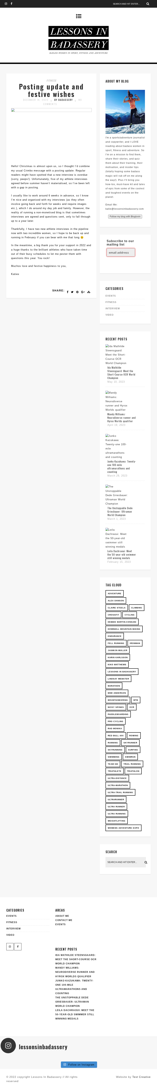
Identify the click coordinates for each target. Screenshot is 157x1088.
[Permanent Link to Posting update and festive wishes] (51, 111)
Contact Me (63, 920)
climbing (136, 608)
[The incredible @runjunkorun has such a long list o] (65, 1057)
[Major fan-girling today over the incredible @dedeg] (117, 1057)
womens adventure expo (123, 828)
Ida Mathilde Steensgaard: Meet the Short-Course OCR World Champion (121, 373)
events (110, 296)
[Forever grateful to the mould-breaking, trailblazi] (91, 1057)
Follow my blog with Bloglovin (125, 216)
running (113, 743)
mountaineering (118, 700)
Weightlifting (116, 821)
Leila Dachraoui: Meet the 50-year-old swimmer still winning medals (121, 554)
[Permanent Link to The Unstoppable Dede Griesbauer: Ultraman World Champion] (116, 503)
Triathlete (114, 771)
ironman (135, 643)
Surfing (133, 750)
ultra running (117, 814)
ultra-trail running (120, 792)
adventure (114, 593)
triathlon (133, 771)
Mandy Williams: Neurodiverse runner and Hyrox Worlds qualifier (121, 417)
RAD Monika (115, 728)
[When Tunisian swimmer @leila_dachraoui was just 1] (143, 1057)
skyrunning (115, 750)
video (109, 315)
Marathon (114, 686)
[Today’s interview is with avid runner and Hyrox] (39, 1057)
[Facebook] (13, 4)
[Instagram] (8, 4)
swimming (113, 757)
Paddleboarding (118, 714)
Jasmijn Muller (117, 650)
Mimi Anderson (117, 693)
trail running (132, 764)
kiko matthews (117, 665)
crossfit (113, 615)
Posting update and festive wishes (51, 90)
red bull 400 (116, 736)
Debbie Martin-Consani (122, 622)
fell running (116, 643)
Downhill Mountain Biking (124, 629)
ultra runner (116, 807)
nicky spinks (116, 707)
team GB (113, 764)
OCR (131, 707)
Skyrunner (130, 743)
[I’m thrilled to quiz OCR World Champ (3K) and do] (13, 1057)
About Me (62, 916)
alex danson (116, 601)
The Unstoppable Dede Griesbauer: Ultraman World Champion (120, 511)
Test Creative (141, 1076)
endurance (115, 636)
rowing (133, 736)
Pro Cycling (115, 721)
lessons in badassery (122, 672)
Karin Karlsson (118, 657)
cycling (130, 615)
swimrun (130, 757)
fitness (51, 80)
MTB (135, 700)
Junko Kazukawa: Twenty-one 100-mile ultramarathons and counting (121, 466)
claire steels (117, 608)
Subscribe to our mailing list (120, 242)
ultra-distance (117, 778)
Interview (112, 308)
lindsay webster (118, 679)
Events (60, 924)
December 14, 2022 (36, 99)
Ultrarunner (116, 799)
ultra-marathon (118, 785)
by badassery (63, 99)
